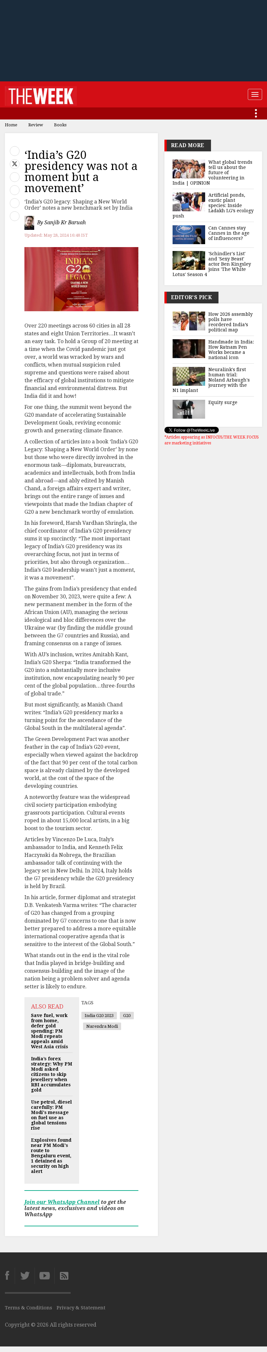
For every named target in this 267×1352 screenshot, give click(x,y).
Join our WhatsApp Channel (62, 1202)
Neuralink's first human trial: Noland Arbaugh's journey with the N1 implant (211, 380)
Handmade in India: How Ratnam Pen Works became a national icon (231, 349)
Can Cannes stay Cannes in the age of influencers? (228, 233)
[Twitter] (25, 1276)
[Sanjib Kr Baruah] (30, 223)
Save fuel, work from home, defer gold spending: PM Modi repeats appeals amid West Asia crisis (49, 1031)
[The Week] (41, 94)
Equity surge (222, 402)
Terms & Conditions (28, 1308)
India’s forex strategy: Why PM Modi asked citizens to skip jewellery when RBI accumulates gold (51, 1074)
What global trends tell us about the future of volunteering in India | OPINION (212, 173)
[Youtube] (44, 1276)
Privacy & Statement (81, 1308)
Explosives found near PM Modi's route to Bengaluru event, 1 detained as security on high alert (51, 1155)
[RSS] (62, 1276)
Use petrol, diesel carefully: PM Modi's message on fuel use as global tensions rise (51, 1115)
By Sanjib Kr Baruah (61, 222)
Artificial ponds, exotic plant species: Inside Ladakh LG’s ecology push (213, 205)
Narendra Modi (102, 1026)
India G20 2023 (99, 1015)
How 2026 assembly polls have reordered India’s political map (230, 322)
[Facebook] (10, 1276)
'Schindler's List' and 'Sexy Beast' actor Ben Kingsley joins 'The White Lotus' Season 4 (212, 264)
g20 (127, 1015)
